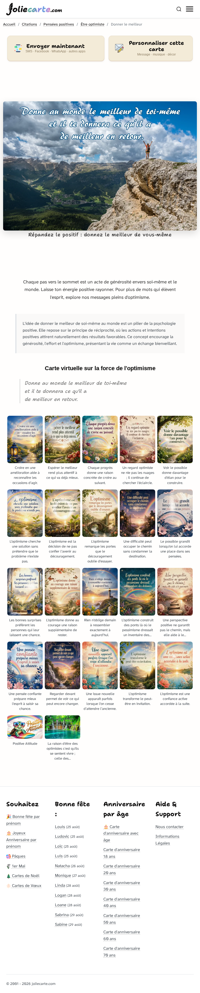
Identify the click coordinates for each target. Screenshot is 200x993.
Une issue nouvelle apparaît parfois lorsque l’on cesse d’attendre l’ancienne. (100, 701)
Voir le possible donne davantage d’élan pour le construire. (175, 475)
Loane (60, 905)
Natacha (62, 865)
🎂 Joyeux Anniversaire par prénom (21, 839)
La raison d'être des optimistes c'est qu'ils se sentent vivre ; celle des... (63, 751)
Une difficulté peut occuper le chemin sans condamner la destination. (137, 548)
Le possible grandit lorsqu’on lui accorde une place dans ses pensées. (175, 548)
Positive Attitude (25, 743)
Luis (59, 856)
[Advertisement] (100, 84)
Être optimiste (92, 24)
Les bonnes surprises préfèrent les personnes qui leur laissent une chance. (25, 627)
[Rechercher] (179, 9)
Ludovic (62, 836)
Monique (63, 875)
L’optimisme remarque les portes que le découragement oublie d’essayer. (100, 551)
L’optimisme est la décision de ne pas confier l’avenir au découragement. (62, 548)
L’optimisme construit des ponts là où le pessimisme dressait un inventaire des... (137, 627)
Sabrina (62, 914)
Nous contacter (169, 826)
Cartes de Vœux (26, 885)
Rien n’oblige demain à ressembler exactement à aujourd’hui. (100, 627)
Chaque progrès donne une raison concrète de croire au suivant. (100, 475)
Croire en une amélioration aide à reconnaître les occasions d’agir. (25, 475)
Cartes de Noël (25, 875)
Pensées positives (58, 24)
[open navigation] (190, 9)
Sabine (61, 924)
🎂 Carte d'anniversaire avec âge (121, 833)
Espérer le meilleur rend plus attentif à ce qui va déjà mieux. (62, 473)
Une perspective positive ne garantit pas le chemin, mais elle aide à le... (175, 627)
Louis (60, 826)
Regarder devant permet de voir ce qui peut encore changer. (62, 699)
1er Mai (18, 866)
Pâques (18, 856)
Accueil (9, 24)
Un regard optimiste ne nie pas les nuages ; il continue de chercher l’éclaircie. (137, 475)
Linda (60, 885)
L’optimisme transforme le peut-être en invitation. (137, 699)
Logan (60, 895)
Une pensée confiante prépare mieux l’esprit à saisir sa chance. (25, 701)
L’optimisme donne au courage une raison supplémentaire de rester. (62, 627)
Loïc (59, 846)
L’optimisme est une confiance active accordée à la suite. (175, 699)
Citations (29, 24)
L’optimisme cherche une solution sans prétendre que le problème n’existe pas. (25, 551)
